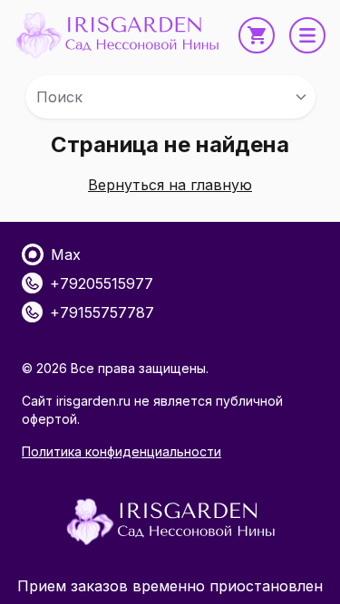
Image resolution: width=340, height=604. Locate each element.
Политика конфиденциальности (121, 451)
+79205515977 (101, 283)
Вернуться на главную (170, 185)
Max (66, 254)
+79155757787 (102, 312)
